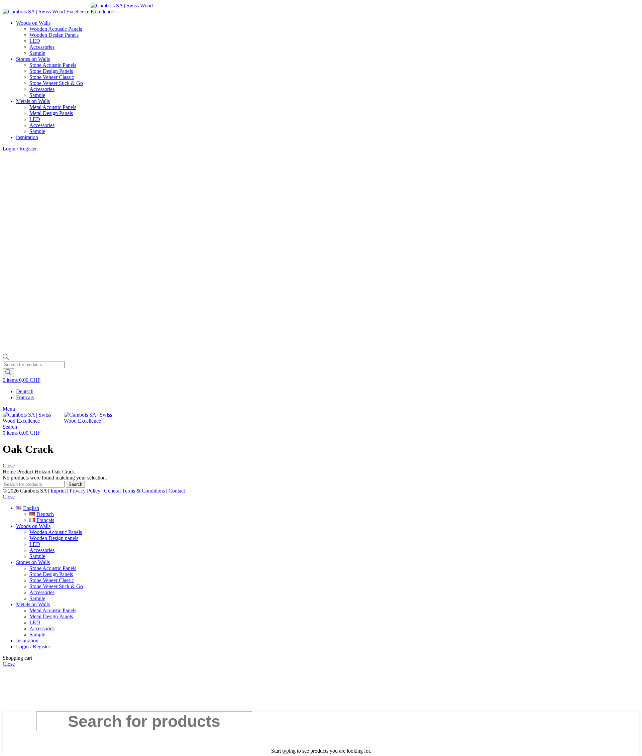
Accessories (42, 47)
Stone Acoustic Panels (52, 65)
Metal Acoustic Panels (52, 107)
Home (10, 471)
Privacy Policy (85, 491)
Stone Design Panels (51, 71)
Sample (37, 53)
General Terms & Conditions (134, 491)
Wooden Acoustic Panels (55, 29)
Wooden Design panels (53, 538)
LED (34, 41)
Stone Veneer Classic (51, 77)
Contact (177, 491)
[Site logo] (47, 11)
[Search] (8, 372)
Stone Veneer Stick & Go (56, 83)
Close (9, 465)
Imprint (58, 491)
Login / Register (33, 646)
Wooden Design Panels (54, 35)
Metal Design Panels (51, 113)
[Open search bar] (6, 358)
